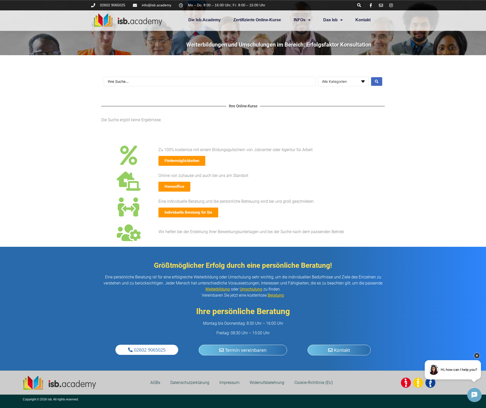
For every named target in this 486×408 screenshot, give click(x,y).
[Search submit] (376, 81)
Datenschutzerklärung (189, 382)
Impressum (229, 382)
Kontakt (363, 20)
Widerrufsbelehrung (267, 382)
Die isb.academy (204, 20)
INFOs (300, 20)
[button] (359, 5)
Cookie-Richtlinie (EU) (313, 382)
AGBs (155, 382)
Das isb (330, 20)
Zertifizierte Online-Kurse (257, 20)
